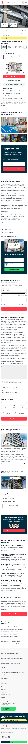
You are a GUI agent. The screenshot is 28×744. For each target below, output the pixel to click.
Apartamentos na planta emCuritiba (9, 631)
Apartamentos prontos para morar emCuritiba (12, 629)
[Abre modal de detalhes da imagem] (9, 125)
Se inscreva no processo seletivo (10, 720)
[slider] (26, 293)
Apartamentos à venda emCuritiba (9, 626)
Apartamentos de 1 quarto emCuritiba (10, 636)
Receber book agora (14, 269)
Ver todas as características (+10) (10, 236)
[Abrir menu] (26, 2)
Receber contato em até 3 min (15, 84)
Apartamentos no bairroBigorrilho (9, 634)
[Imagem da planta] (14, 68)
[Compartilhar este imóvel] (22, 30)
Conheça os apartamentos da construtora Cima (14, 463)
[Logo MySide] (2, 2)
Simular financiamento (14, 309)
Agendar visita (14, 419)
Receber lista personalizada (14, 168)
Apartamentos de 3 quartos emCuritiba (10, 641)
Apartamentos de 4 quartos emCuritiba (10, 643)
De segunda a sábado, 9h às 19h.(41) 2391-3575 (8, 704)
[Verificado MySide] (13, 53)
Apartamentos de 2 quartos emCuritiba (10, 639)
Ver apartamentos (13, 505)
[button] (14, 129)
